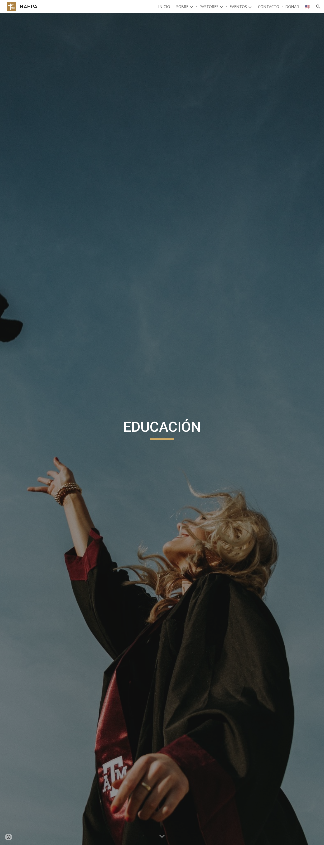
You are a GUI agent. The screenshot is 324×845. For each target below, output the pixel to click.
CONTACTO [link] (268, 6)
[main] (162, 429)
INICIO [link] (164, 6)
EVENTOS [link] (238, 6)
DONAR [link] (292, 6)
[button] (318, 6)
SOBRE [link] (182, 6)
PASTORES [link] (208, 6)
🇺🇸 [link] (307, 6)
